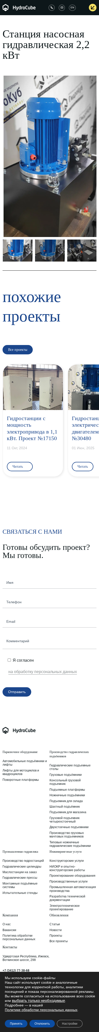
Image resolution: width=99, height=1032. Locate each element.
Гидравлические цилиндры (22, 866)
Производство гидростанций (23, 861)
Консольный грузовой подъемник (65, 782)
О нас (7, 924)
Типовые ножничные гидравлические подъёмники (70, 844)
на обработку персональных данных (42, 672)
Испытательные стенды (20, 893)
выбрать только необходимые (38, 1001)
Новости (56, 930)
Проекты (56, 935)
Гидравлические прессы (20, 877)
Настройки (69, 1023)
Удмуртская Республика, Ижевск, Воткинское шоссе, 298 (26, 958)
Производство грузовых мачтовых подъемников (67, 834)
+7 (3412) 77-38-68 (16, 970)
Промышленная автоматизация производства (73, 888)
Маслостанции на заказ (20, 872)
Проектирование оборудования (72, 875)
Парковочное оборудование (20, 752)
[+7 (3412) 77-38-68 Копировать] (51, 8)
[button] (7, 156)
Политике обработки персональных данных (41, 1010)
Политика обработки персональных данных (19, 937)
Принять (16, 1023)
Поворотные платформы (21, 780)
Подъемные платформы (67, 789)
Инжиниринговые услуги (65, 851)
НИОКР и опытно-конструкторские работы (67, 868)
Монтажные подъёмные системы (20, 885)
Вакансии (9, 930)
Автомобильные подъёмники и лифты (25, 762)
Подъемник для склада (66, 801)
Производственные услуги (69, 881)
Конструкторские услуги (67, 861)
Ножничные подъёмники (67, 795)
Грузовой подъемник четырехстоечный (64, 819)
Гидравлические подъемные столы (70, 767)
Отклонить (42, 1023)
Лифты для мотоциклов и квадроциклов (21, 772)
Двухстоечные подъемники (69, 827)
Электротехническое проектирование (65, 907)
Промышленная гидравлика (20, 851)
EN (72, 7)
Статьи (55, 924)
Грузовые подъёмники (66, 775)
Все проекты (59, 941)
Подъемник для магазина (68, 812)
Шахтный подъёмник (65, 806)
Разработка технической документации (67, 898)
